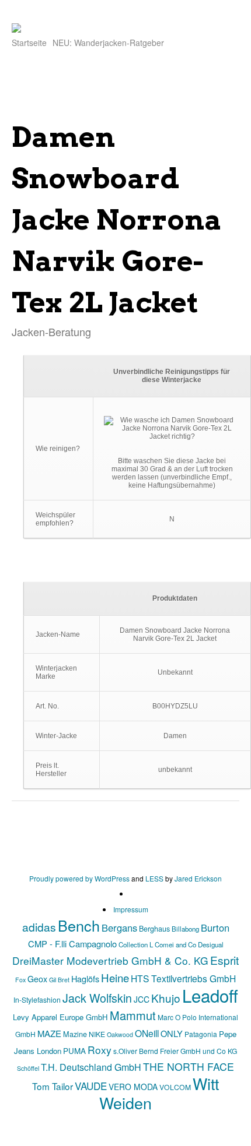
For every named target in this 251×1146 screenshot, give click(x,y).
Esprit (224, 960)
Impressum (130, 909)
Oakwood (120, 1034)
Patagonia (200, 1034)
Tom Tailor (52, 1086)
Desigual (211, 944)
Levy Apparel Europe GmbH (60, 1016)
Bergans (119, 928)
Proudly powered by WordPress (79, 878)
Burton (215, 928)
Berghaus (154, 928)
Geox (37, 979)
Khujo (165, 998)
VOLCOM (175, 1087)
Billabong (185, 928)
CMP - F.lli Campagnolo (72, 943)
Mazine (75, 1033)
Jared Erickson (198, 878)
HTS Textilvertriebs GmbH (183, 978)
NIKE (97, 1034)
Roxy (99, 1049)
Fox (20, 979)
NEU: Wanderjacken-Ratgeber (108, 42)
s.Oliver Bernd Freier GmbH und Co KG (175, 1051)
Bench (79, 925)
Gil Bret (59, 979)
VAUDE (91, 1085)
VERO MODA (133, 1086)
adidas (39, 927)
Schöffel (28, 1068)
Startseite (29, 42)
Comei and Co (175, 944)
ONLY (172, 1033)
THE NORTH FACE (188, 1066)
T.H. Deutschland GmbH (91, 1067)
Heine (115, 977)
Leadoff (210, 995)
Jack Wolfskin (97, 997)
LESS (154, 878)
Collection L (135, 944)
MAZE (49, 1033)
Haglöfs (85, 978)
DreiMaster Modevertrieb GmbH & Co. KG (110, 960)
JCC (141, 999)
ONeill (147, 1033)
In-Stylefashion (37, 999)
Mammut (133, 1015)
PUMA (74, 1050)
